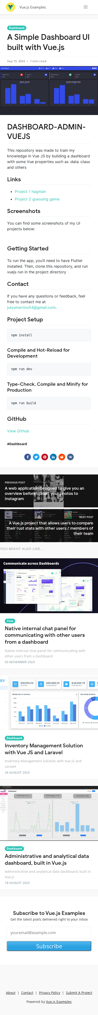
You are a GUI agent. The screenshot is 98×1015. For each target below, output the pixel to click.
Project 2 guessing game (37, 199)
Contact (27, 992)
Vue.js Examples (33, 7)
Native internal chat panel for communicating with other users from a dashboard (45, 635)
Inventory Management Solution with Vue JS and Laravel (44, 749)
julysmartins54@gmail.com (31, 307)
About (10, 992)
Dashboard (16, 28)
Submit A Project (79, 992)
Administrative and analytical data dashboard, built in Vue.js (47, 859)
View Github (18, 431)
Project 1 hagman (30, 191)
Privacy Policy (49, 992)
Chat (10, 621)
